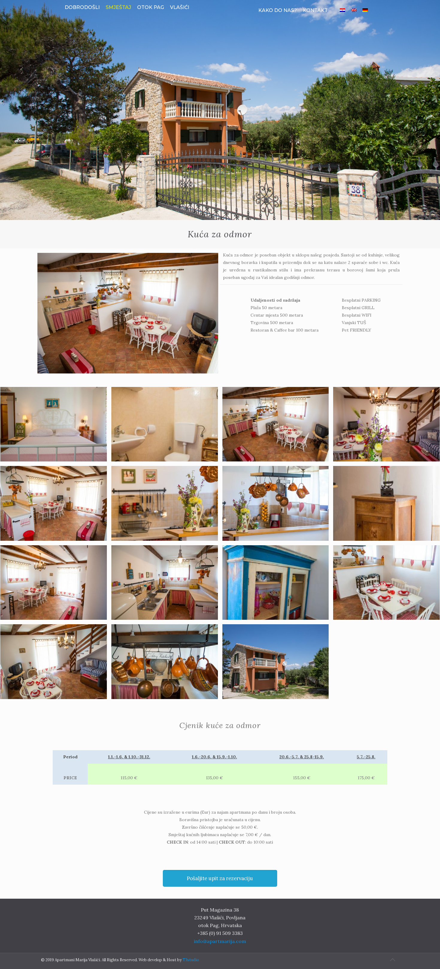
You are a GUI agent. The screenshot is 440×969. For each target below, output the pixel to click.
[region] (220, 110)
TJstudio (191, 959)
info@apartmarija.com (220, 941)
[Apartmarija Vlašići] (220, 15)
